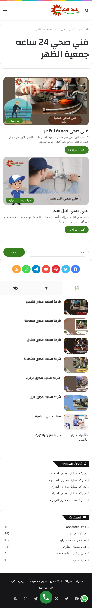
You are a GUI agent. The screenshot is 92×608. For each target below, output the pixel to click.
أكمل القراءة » (76, 150)
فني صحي (79, 560)
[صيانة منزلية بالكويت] (76, 441)
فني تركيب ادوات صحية (71, 553)
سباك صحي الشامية (48, 416)
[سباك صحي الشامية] (76, 422)
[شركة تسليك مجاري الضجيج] (76, 307)
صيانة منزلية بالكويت (48, 435)
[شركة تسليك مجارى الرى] (76, 403)
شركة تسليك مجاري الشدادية (42, 359)
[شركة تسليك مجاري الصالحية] (76, 326)
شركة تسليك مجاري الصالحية (42, 321)
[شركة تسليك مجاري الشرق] (76, 346)
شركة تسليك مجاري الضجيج (43, 302)
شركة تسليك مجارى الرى (45, 397)
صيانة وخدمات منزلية (72, 540)
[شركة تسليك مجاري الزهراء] (76, 384)
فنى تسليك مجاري (74, 546)
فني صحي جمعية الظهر (66, 131)
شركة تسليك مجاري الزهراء (43, 378)
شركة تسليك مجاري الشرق (44, 340)
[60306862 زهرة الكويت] (65, 10)
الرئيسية (80, 29)
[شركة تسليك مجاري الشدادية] (76, 365)
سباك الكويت (78, 533)
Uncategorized (76, 526)
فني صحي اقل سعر (70, 211)
